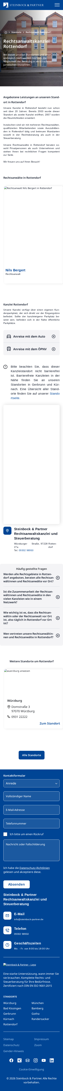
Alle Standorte (31, 755)
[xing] (19, 1060)
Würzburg (9, 1003)
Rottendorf (10, 1024)
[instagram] (36, 1060)
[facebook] (11, 1060)
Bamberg (37, 1008)
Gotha (35, 1013)
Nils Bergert (16, 270)
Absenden (16, 884)
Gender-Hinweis (13, 1051)
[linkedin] (52, 1060)
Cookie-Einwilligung (31, 1069)
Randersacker (40, 1019)
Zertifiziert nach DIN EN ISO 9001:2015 (27, 986)
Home (6, 32)
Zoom (38, 1045)
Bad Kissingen (12, 1008)
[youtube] (44, 1060)
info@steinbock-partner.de (28, 919)
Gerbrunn (9, 1013)
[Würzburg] (33, 698)
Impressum (41, 1039)
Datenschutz (11, 1045)
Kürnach (8, 1019)
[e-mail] (28, 1060)
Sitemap (8, 1039)
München (38, 1003)
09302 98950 (26, 550)
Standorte (16, 32)
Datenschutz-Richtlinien (34, 868)
